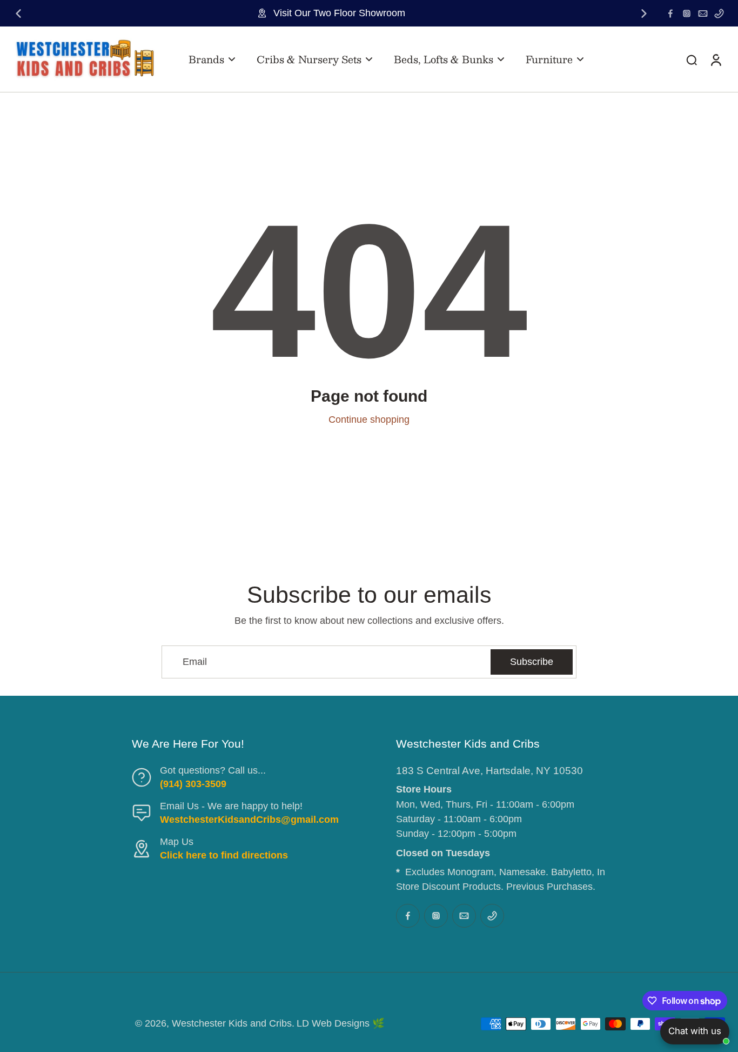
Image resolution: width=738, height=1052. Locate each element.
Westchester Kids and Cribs (232, 1023)
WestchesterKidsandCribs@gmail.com (249, 819)
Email (195, 661)
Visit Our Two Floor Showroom (339, 13)
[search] (691, 59)
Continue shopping (369, 419)
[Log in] (715, 59)
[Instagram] (687, 13)
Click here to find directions (224, 855)
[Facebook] (670, 13)
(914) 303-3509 (193, 783)
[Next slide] (644, 13)
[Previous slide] (18, 13)
